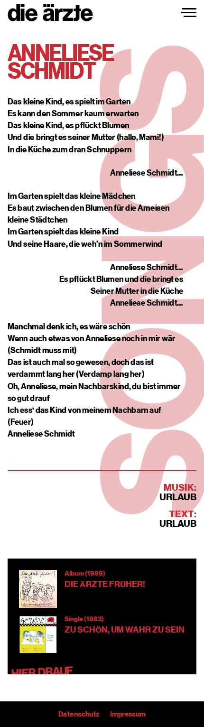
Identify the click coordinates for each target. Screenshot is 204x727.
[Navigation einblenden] (188, 13)
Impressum (128, 714)
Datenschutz (78, 714)
